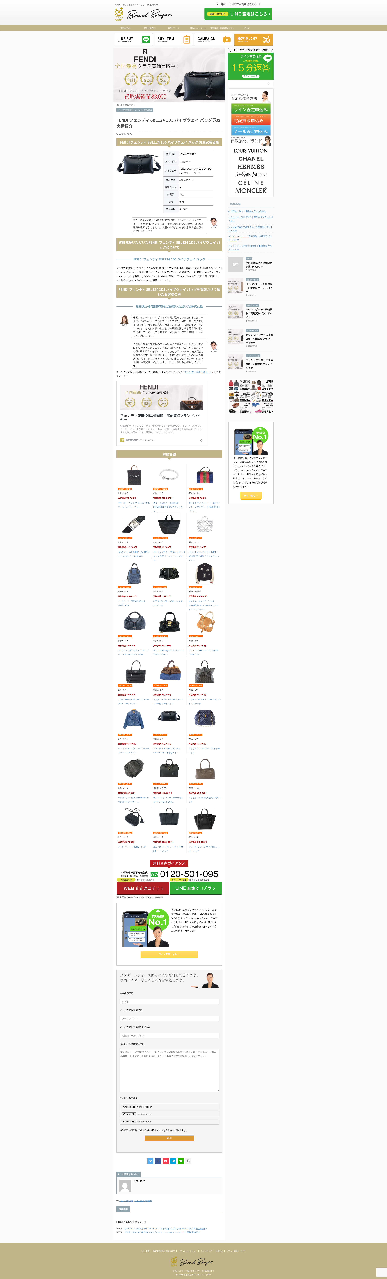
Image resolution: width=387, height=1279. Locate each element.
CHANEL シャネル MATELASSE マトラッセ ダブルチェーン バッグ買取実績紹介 (166, 1228)
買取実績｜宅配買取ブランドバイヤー (222, 29)
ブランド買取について (236, 1251)
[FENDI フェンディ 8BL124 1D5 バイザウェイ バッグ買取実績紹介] (173, 1161)
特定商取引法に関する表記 (164, 1251)
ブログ (246, 28)
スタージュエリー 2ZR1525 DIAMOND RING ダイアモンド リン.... (168, 507)
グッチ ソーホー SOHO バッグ (132, 847)
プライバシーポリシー (188, 1251)
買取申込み (125, 28)
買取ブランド (174, 28)
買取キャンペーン (198, 28)
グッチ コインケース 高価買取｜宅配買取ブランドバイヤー (250, 238)
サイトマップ (206, 1251)
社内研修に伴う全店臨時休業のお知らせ (247, 211)
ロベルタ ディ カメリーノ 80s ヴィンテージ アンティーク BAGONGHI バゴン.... (205, 507)
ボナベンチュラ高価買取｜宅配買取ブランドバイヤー (250, 219)
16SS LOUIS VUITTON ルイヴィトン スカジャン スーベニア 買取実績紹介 (162, 1232)
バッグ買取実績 (126, 1200)
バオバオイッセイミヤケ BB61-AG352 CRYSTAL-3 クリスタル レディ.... (204, 556)
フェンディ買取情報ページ (198, 372)
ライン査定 (249, 495)
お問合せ (219, 1251)
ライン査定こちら (168, 954)
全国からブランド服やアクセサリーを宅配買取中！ (193, 1271)
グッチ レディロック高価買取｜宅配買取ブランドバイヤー (250, 247)
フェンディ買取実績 (143, 1200)
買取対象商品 (150, 28)
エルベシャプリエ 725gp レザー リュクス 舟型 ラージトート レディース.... (169, 556)
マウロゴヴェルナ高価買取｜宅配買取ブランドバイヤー (250, 228)
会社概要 (145, 1251)
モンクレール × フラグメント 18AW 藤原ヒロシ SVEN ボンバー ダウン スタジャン (203, 605)
